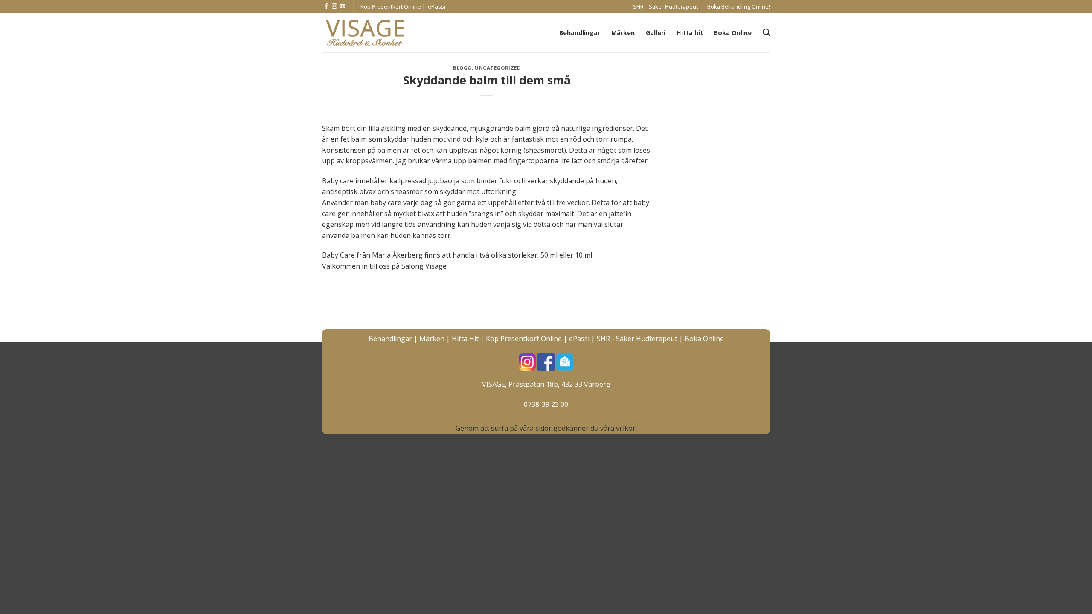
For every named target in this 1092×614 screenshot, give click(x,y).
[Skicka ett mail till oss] (342, 6)
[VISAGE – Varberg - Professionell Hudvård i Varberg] (364, 32)
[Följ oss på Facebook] (326, 6)
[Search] (766, 32)
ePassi (579, 338)
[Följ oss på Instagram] (334, 6)
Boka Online (733, 33)
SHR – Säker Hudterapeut (665, 6)
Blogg (462, 67)
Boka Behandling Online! (738, 6)
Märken (623, 33)
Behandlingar (579, 33)
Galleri (655, 33)
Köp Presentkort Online (524, 338)
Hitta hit (690, 33)
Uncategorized (497, 67)
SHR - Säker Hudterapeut (637, 338)
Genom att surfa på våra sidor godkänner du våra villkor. (546, 428)
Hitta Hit (465, 338)
